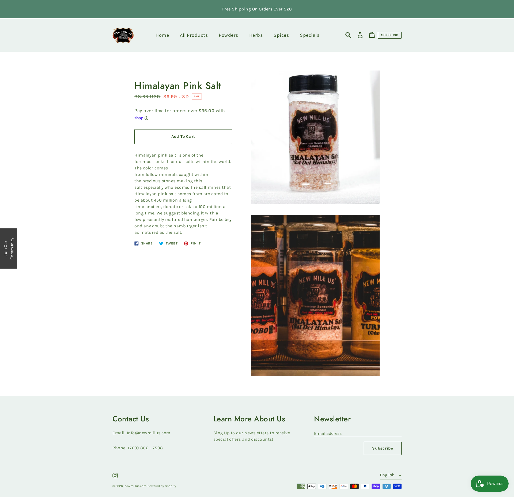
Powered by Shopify (162, 486)
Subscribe (382, 448)
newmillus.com (135, 486)
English (388, 474)
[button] (8, 248)
